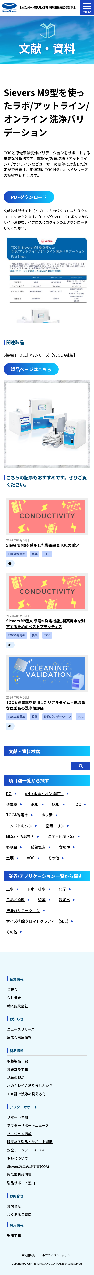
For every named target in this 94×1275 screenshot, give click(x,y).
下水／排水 (36, 889)
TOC (77, 804)
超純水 (64, 899)
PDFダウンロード (29, 197)
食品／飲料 (15, 899)
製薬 (42, 899)
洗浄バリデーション (23, 910)
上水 (10, 889)
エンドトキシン (19, 825)
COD (56, 804)
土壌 (10, 857)
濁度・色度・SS (61, 836)
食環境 (64, 847)
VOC (31, 857)
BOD (35, 804)
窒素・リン (55, 825)
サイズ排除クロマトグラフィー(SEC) (37, 921)
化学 (62, 889)
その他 (53, 857)
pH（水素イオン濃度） (44, 793)
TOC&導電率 (17, 814)
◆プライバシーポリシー (57, 1255)
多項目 (11, 847)
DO (9, 793)
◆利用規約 (28, 1255)
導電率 (11, 804)
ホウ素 (47, 814)
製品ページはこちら (31, 369)
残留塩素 (38, 847)
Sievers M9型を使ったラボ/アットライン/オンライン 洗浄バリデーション (39, 8)
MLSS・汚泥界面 (20, 836)
